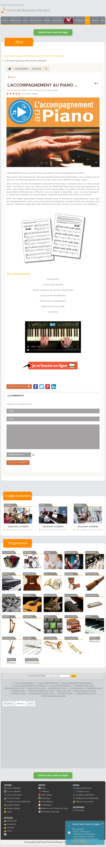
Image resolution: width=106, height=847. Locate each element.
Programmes (15, 20)
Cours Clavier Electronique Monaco (30, 685)
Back (13, 77)
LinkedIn (53, 386)
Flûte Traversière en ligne (54, 696)
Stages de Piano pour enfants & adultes (54, 529)
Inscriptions (57, 20)
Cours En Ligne (13, 798)
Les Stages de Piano (16, 90)
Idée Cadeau (46, 795)
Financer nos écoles (84, 801)
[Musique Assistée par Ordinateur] (53, 632)
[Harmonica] (94, 611)
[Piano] (94, 632)
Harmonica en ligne (36, 688)
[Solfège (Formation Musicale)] (32, 654)
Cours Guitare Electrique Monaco (77, 683)
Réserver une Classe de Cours (54, 808)
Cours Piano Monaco (24, 683)
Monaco (10, 827)
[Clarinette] (94, 568)
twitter (41, 386)
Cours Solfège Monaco (60, 685)
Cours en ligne (35, 20)
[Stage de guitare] (18, 522)
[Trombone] (53, 654)
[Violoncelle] (32, 662)
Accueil (4, 20)
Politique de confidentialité (87, 798)
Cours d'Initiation (14, 788)
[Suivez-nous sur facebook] (5, 835)
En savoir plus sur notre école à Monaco (27, 61)
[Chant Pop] (74, 568)
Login (102, 20)
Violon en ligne (63, 691)
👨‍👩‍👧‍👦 (5, 791)
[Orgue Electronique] (74, 632)
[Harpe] (11, 632)
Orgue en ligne (77, 688)
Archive (36, 69)
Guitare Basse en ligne (86, 693)
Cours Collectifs (14, 791)
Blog (87, 20)
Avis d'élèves (47, 801)
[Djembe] (74, 589)
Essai (25, 20)
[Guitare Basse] (53, 611)
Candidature (46, 805)
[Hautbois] (32, 632)
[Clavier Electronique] (11, 589)
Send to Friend (18, 386)
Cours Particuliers (14, 795)
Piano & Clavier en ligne (85, 691)
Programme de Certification (19, 801)
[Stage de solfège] (88, 522)
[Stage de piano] (53, 522)
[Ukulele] (94, 641)
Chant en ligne (18, 691)
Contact (95, 20)
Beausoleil (12, 821)
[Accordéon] (11, 568)
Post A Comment (18, 462)
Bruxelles (11, 824)
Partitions (79, 20)
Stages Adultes (13, 808)
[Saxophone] (11, 654)
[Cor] (53, 589)
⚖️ (74, 795)
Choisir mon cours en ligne (53, 32)
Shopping (80, 810)
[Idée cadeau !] (68, 20)
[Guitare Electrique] (74, 611)
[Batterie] (32, 568)
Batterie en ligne (94, 688)
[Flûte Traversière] (11, 611)
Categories (21, 69)
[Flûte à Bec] (94, 589)
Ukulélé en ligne (64, 693)
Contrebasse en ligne (84, 685)
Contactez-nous (82, 791)
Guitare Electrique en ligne (41, 693)
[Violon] (11, 662)
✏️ (5, 788)
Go (73, 676)
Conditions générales (85, 795)
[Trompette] (74, 654)
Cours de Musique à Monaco (28, 10)
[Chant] (53, 568)
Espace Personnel (84, 788)
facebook (35, 386)
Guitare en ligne (18, 693)
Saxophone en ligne (14, 688)
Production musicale (50, 812)
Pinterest (47, 386)
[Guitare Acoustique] (32, 611)
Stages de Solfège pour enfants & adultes (89, 529)
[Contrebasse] (32, 589)
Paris (9, 831)
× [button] (102, 823)
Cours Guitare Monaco (48, 683)
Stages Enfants (13, 805)
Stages (47, 20)
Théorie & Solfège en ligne (40, 691)
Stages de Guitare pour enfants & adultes (19, 529)
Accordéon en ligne (57, 688)
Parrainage (46, 798)
